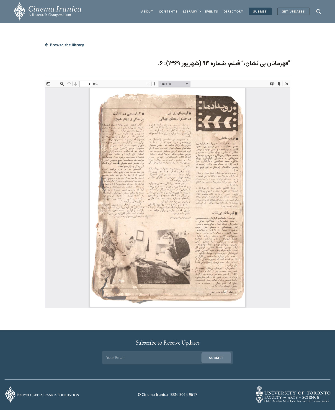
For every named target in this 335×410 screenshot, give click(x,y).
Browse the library (66, 44)
